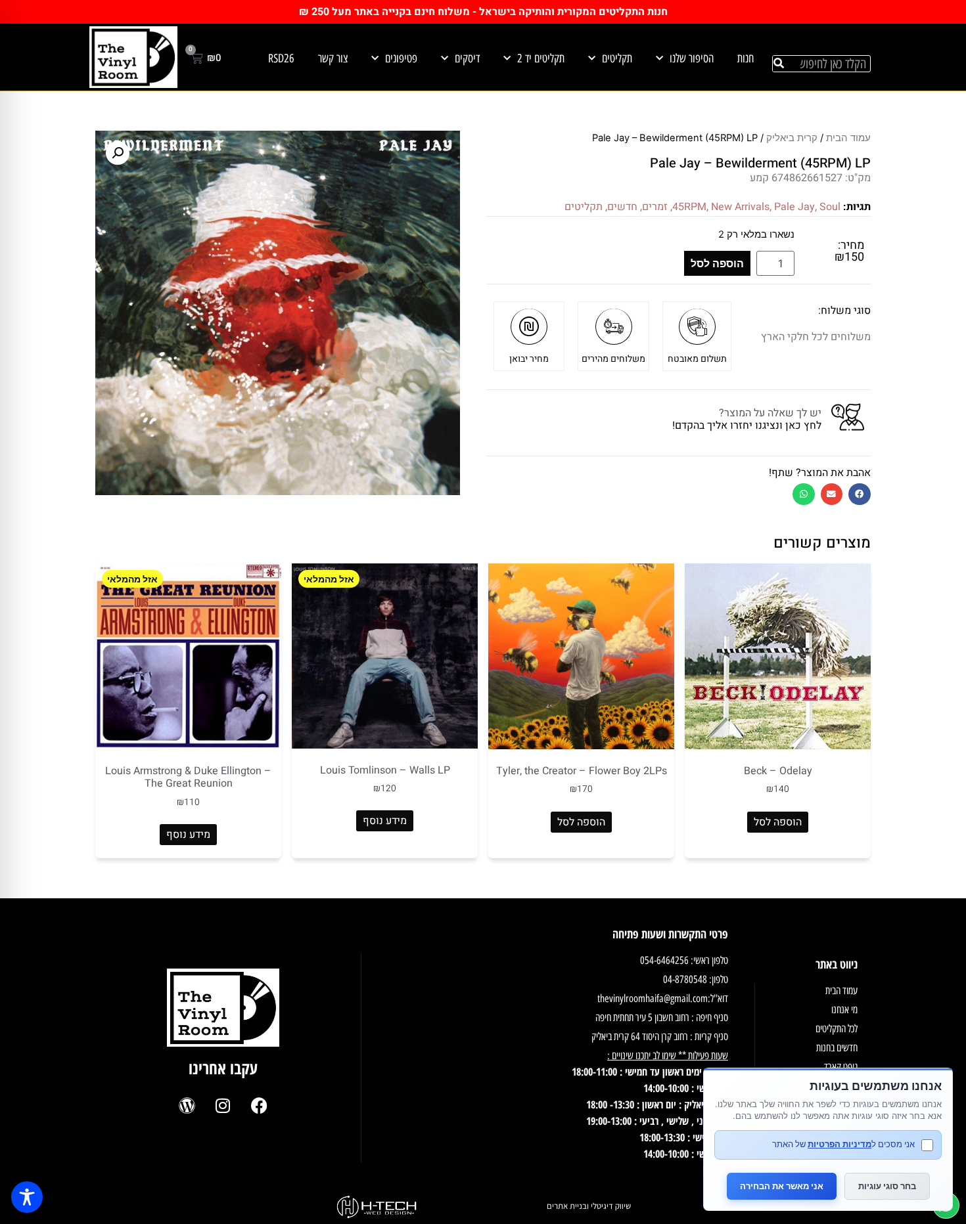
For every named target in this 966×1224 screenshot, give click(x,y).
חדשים (622, 207)
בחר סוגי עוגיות (887, 1186)
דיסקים (467, 58)
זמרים (655, 207)
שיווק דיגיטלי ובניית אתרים (589, 1206)
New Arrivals (740, 207)
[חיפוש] (779, 64)
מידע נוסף (385, 821)
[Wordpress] (186, 1105)
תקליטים (617, 58)
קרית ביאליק (791, 138)
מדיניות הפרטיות (839, 1144)
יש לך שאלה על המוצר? (770, 413)
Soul (829, 207)
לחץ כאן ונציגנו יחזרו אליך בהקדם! (746, 425)
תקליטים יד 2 (540, 58)
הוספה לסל (717, 263)
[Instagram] (222, 1105)
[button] (859, 494)
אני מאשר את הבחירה (781, 1186)
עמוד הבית (848, 138)
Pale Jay (794, 207)
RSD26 (281, 58)
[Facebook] (258, 1105)
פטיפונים (401, 58)
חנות (745, 58)
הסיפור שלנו (692, 58)
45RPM (689, 207)
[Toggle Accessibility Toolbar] (27, 1197)
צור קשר (333, 58)
